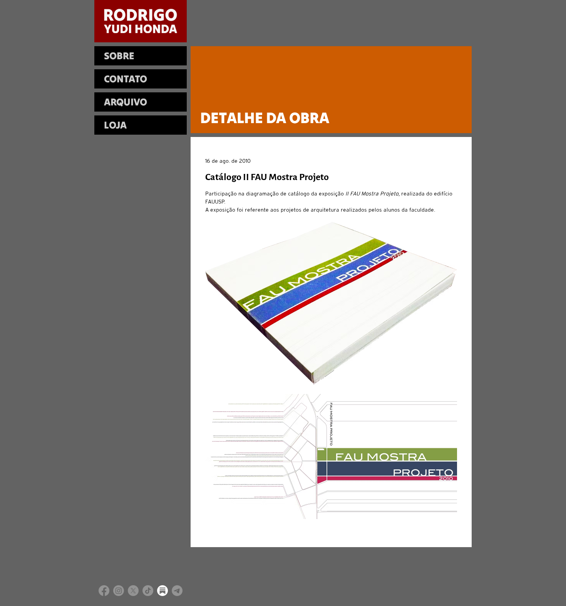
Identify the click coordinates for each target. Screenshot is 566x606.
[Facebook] (104, 590)
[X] (133, 590)
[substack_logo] (162, 590)
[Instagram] (118, 590)
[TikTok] (147, 590)
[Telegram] (177, 590)
